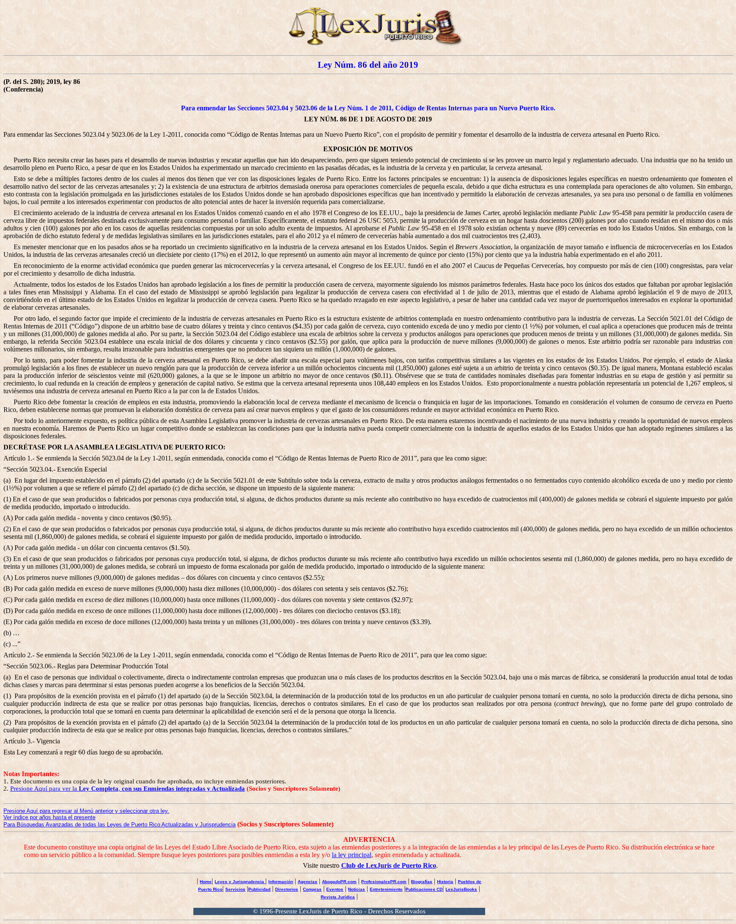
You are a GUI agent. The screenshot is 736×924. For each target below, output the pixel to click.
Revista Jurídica (338, 897)
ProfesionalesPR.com (383, 881)
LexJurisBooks (461, 889)
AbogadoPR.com (339, 881)
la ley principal (351, 854)
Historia (445, 881)
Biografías (421, 881)
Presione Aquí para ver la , (127, 788)
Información (280, 881)
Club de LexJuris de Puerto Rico (388, 865)
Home (206, 881)
